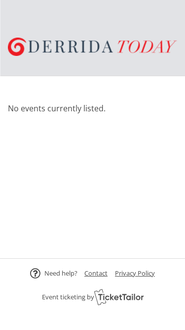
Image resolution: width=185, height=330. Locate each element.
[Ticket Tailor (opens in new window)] (119, 296)
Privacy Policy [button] (135, 273)
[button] (96, 273)
